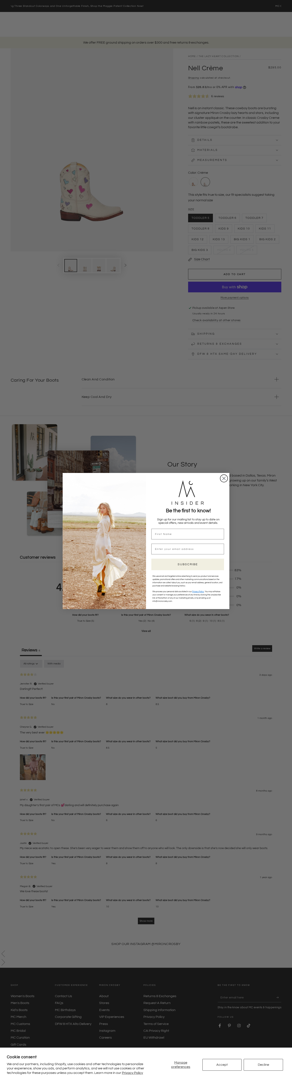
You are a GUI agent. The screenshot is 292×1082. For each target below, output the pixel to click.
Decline (263, 1064)
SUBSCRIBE (188, 564)
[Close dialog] (224, 478)
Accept (222, 1064)
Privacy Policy (132, 1073)
